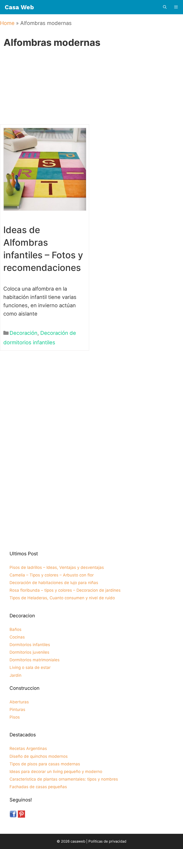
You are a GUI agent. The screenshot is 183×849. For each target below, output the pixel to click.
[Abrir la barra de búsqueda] (164, 7)
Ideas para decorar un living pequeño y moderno (56, 771)
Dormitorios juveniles (29, 652)
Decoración (23, 333)
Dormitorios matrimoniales (35, 659)
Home (7, 23)
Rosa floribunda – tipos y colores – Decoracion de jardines (65, 590)
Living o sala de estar (30, 667)
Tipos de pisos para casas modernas (45, 764)
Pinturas (17, 709)
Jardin (15, 675)
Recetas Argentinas (28, 748)
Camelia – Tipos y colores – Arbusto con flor (52, 575)
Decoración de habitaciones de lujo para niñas (54, 582)
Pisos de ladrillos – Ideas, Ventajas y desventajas (57, 567)
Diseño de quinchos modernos (39, 756)
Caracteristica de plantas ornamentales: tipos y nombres (64, 779)
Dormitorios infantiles (30, 644)
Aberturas (19, 702)
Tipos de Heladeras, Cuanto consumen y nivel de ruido (62, 597)
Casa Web (19, 7)
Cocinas (17, 637)
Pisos (15, 717)
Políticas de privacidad (107, 841)
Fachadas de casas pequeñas (38, 786)
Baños (15, 629)
